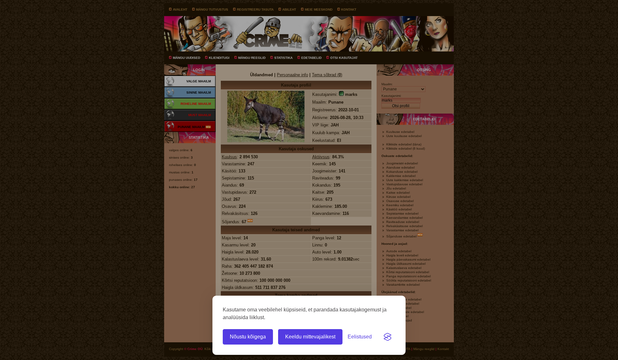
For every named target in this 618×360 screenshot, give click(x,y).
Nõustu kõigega (248, 336)
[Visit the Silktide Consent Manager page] (387, 337)
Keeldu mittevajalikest (310, 336)
